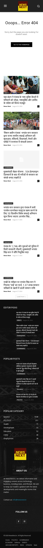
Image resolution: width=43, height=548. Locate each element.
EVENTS (6, 93)
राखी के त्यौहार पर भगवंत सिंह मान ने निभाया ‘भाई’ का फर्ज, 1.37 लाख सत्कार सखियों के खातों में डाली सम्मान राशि (21, 285)
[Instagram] (24, 521)
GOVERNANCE (8, 167)
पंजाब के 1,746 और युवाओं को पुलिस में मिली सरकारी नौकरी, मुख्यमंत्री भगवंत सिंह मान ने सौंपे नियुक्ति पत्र (21, 249)
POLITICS (19, 400)
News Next (7, 106)
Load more (20, 297)
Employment (8, 242)
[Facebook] (18, 521)
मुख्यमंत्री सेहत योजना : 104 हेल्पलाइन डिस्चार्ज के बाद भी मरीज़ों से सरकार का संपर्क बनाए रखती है (21, 174)
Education (20, 389)
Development (8, 129)
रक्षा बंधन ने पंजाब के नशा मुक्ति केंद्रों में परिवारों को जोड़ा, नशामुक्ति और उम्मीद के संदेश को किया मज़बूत (21, 100)
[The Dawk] (20, 454)
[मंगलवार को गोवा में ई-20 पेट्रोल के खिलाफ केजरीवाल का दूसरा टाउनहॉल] (9, 397)
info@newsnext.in (19, 500)
